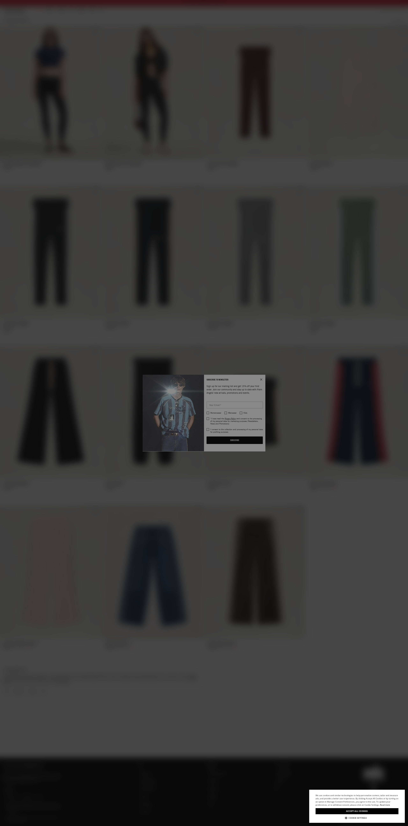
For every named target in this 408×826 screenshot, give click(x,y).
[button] (357, 818)
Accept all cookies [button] (357, 811)
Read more (385, 805)
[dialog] (357, 806)
